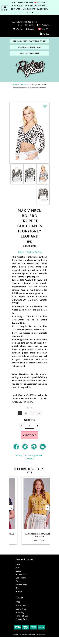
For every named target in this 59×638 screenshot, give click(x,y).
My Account (43, 25)
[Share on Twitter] (25, 449)
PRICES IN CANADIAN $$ (29, 53)
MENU (5, 10)
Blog (20, 25)
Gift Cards (29, 25)
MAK (29, 241)
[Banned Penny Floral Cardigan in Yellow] (29, 504)
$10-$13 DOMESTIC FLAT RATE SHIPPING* (29, 41)
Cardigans (24, 84)
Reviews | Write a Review (29, 252)
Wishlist (19, 29)
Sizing (19, 455)
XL (39, 413)
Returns (29, 458)
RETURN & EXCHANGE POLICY (29, 47)
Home (15, 84)
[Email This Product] (42, 449)
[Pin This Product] (34, 449)
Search (31, 29)
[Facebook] (16, 449)
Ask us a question (33, 455)
